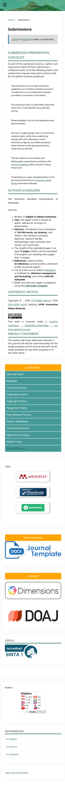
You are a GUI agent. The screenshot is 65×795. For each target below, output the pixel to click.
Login (15, 39)
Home (11, 19)
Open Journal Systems (16, 772)
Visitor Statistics (16, 448)
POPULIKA (35, 6)
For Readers (11, 739)
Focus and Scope (16, 387)
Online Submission (17, 428)
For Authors (11, 746)
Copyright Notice (16, 401)
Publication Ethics (17, 394)
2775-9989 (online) (41, 300)
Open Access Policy (17, 435)
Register (25, 39)
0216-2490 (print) (17, 304)
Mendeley (50, 270)
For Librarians (12, 754)
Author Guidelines (19, 164)
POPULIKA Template (35, 285)
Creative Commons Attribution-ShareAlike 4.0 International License (33, 325)
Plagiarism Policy (16, 408)
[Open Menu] (5, 5)
